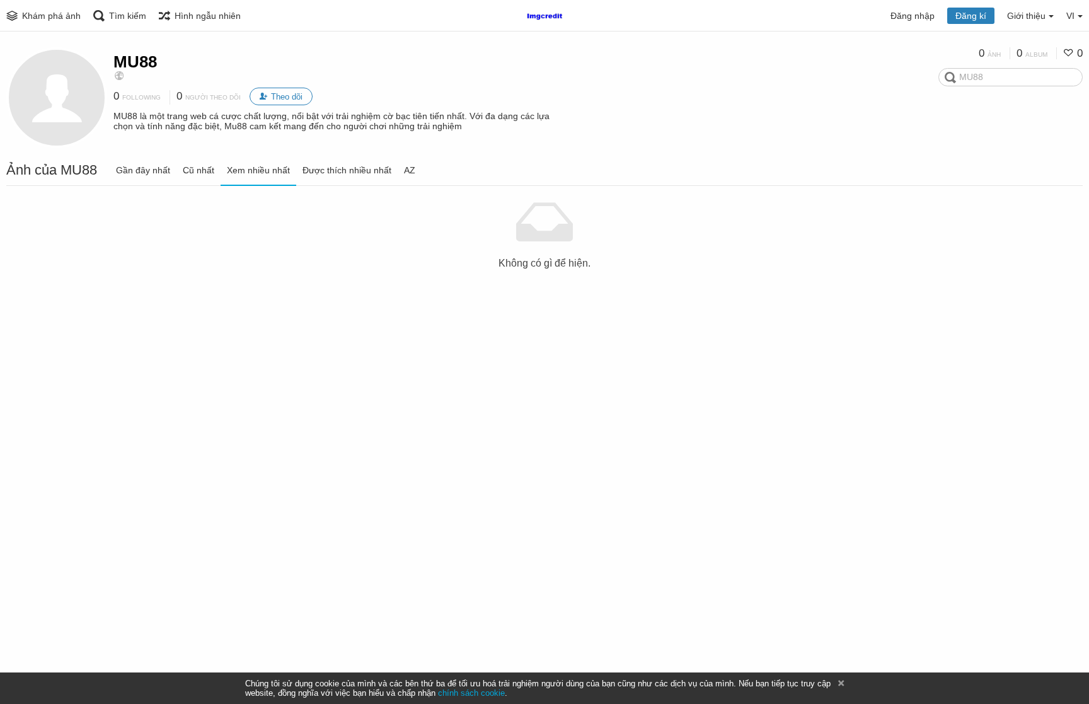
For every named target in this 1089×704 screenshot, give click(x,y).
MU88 (135, 61)
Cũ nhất (198, 170)
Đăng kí (970, 16)
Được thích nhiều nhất (346, 170)
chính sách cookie (471, 693)
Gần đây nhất (143, 170)
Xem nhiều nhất (258, 170)
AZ (409, 170)
